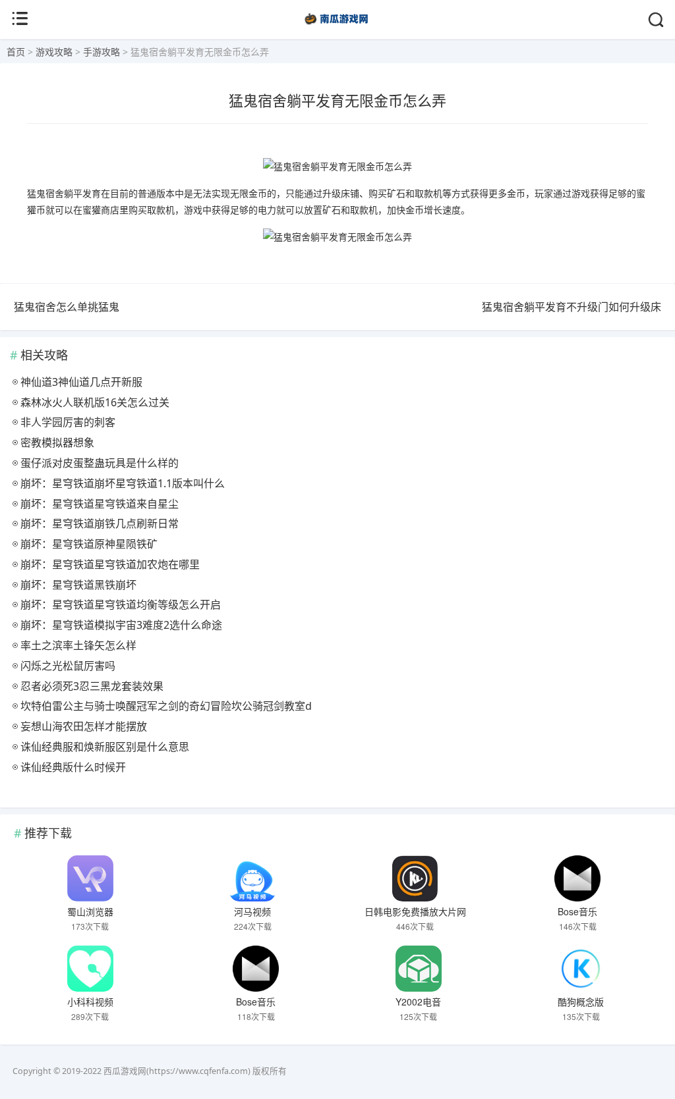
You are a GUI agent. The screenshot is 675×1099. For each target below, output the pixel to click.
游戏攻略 (54, 51)
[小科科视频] (90, 969)
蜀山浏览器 (90, 911)
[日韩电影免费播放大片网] (415, 878)
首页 (16, 51)
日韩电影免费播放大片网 (415, 911)
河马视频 (252, 911)
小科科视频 (90, 1001)
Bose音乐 (577, 911)
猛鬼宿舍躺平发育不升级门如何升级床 (571, 307)
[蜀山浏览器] (90, 878)
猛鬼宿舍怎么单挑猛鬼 (66, 307)
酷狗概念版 (581, 1001)
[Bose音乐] (577, 878)
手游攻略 (101, 51)
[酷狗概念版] (581, 969)
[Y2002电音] (418, 969)
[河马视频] (252, 878)
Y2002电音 (418, 1001)
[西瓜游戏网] (338, 26)
